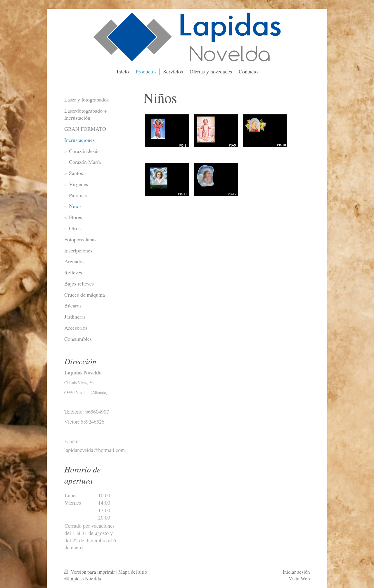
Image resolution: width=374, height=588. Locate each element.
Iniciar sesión (296, 571)
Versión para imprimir (93, 571)
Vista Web (299, 578)
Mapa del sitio (132, 571)
